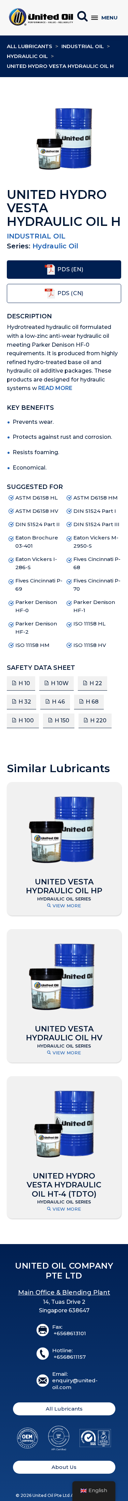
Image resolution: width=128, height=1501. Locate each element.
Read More (55, 388)
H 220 (98, 720)
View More (67, 905)
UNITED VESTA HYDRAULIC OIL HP (64, 886)
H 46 (58, 701)
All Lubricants (29, 46)
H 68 (92, 701)
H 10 (24, 683)
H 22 (95, 683)
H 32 (24, 701)
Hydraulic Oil (27, 56)
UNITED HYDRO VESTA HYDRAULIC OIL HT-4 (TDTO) (64, 1185)
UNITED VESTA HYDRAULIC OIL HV (64, 1033)
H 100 (26, 720)
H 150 (62, 720)
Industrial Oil (82, 46)
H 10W (60, 683)
